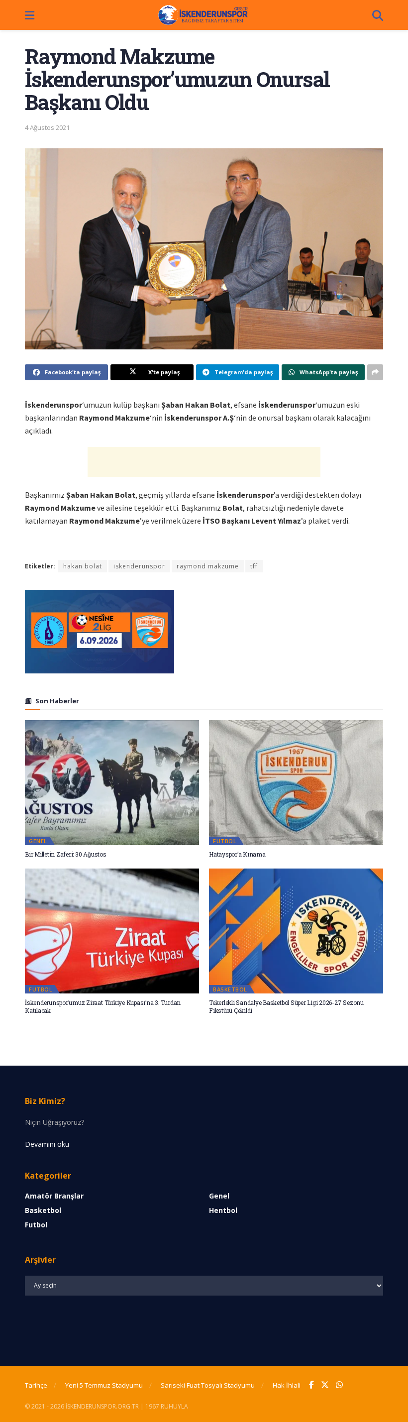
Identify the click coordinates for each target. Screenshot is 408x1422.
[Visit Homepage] (203, 15)
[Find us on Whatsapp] (339, 1385)
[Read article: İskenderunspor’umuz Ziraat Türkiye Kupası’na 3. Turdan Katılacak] (112, 931)
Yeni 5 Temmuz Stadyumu (104, 1385)
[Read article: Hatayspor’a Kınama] (296, 782)
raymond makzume (208, 566)
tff (254, 566)
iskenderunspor (139, 566)
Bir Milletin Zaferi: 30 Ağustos (65, 854)
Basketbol (230, 989)
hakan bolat (82, 566)
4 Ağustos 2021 (47, 127)
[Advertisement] (204, 462)
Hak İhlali (287, 1385)
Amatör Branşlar (54, 1196)
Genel (38, 841)
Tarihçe (36, 1385)
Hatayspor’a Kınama (237, 854)
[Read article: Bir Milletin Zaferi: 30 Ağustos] (112, 782)
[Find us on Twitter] (325, 1385)
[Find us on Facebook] (311, 1385)
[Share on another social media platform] (375, 372)
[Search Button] (377, 15)
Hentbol (223, 1210)
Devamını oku (47, 1144)
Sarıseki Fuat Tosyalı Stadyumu (208, 1385)
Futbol (224, 841)
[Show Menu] (29, 15)
